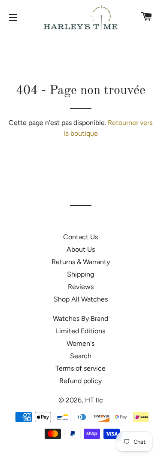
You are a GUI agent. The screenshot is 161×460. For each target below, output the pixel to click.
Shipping (80, 274)
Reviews (81, 287)
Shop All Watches (81, 299)
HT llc (94, 400)
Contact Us (80, 237)
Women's (80, 343)
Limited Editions (80, 331)
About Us (81, 249)
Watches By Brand (80, 318)
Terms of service (80, 368)
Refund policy (80, 381)
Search (80, 356)
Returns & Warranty (81, 262)
